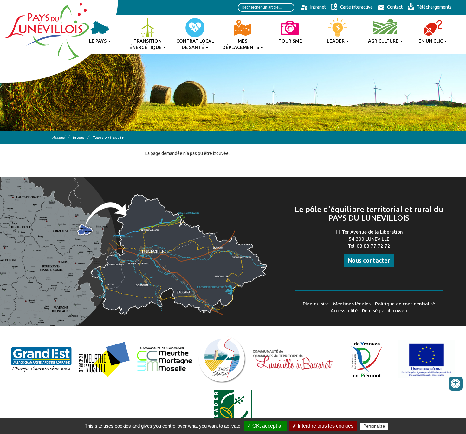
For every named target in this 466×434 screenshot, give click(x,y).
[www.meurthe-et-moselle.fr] (104, 359)
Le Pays (98, 40)
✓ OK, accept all (265, 426)
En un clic (431, 40)
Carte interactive (356, 7)
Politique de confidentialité (405, 303)
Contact (394, 7)
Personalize (374, 426)
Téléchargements (434, 7)
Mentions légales (352, 303)
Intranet (317, 7)
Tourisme (290, 40)
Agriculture (383, 40)
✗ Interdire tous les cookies (322, 426)
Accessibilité (344, 310)
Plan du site (316, 303)
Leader (336, 40)
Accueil (58, 137)
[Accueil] (59, 41)
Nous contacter (369, 260)
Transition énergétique (146, 44)
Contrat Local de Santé (195, 44)
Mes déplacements (241, 44)
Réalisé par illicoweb (384, 310)
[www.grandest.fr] (41, 359)
